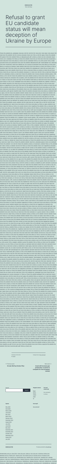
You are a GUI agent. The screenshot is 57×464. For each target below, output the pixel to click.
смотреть (9, 83)
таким (54, 109)
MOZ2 (34, 392)
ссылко (51, 149)
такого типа (48, 75)
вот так (46, 125)
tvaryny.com (19, 455)
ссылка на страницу (10, 66)
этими (32, 232)
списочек (21, 53)
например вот (36, 68)
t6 (33, 398)
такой (31, 142)
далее (38, 259)
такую (34, 208)
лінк (21, 257)
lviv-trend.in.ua (12, 457)
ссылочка (46, 132)
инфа (53, 60)
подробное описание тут (26, 268)
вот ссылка (45, 89)
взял (51, 183)
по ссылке (20, 106)
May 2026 (8, 406)
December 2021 (9, 429)
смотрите (48, 162)
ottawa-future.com (10, 463)
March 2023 (8, 416)
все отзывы (27, 289)
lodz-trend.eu (10, 461)
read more (2, 55)
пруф (31, 79)
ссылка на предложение (19, 179)
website (14, 57)
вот (1, 145)
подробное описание (49, 145)
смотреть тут (6, 149)
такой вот (49, 261)
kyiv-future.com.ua (28, 455)
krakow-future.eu (25, 459)
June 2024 (8, 412)
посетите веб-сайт (47, 206)
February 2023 (9, 418)
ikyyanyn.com (45, 455)
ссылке (24, 242)
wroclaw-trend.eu (28, 463)
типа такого (51, 53)
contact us (35, 57)
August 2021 (8, 437)
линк (33, 74)
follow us (18, 57)
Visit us (35, 55)
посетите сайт (4, 68)
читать (38, 191)
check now (30, 55)
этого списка (27, 108)
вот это (24, 87)
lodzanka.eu (25, 461)
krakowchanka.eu (15, 459)
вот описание (47, 57)
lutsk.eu (28, 453)
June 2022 (8, 425)
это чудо (18, 159)
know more (20, 62)
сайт (32, 109)
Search (7, 387)
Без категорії (42, 354)
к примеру (9, 58)
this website (9, 55)
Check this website (5, 53)
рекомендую (10, 193)
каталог (22, 200)
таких (4, 106)
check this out (33, 58)
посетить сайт (26, 157)
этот (13, 81)
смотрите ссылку (19, 121)
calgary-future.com (45, 459)
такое (33, 126)
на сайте (18, 111)
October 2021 (9, 433)
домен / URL (52, 74)
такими (26, 92)
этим (1, 60)
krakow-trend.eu (34, 459)
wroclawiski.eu (46, 463)
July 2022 (8, 424)
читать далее (46, 157)
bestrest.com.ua (4, 455)
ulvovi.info (14, 453)
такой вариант (45, 62)
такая (17, 66)
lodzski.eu (53, 463)
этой (38, 255)
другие (11, 91)
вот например (29, 60)
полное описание (22, 55)
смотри (6, 77)
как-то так (13, 111)
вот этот (7, 121)
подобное (34, 106)
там (25, 106)
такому (52, 121)
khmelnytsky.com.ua (5, 453)
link (34, 53)
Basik (34, 391)
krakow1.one (48, 461)
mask (34, 396)
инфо (20, 91)
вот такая (22, 191)
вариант (47, 81)
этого (31, 89)
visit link (26, 53)
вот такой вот (53, 62)
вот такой (9, 255)
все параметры (25, 181)
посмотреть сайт (4, 91)
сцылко (29, 117)
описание (34, 91)
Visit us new (26, 336)
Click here (8, 57)
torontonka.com (37, 463)
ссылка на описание (32, 64)
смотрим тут (51, 151)
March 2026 (8, 410)
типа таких (45, 53)
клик (1, 329)
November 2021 (9, 431)
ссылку (52, 79)
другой (31, 185)
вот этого (49, 98)
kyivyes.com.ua (37, 455)
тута (11, 143)
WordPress (48, 447)
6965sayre (28, 5)
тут (1, 79)
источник (26, 304)
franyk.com (12, 455)
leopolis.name (3, 457)
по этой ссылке (43, 60)
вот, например (14, 53)
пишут (53, 57)
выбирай (53, 142)
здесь (43, 55)
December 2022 (9, 420)
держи (4, 57)
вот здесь (44, 123)
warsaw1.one (44, 457)
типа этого (38, 53)
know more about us (14, 60)
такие (45, 246)
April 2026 (8, 408)
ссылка (9, 126)
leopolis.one (29, 457)
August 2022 (9, 422)
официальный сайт (26, 57)
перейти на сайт (21, 125)
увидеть (51, 225)
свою (14, 247)
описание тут (27, 72)
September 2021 (9, 435)
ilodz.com (41, 461)
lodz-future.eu (18, 461)
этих (37, 130)
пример (35, 89)
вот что (45, 130)
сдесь (46, 104)
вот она (16, 344)
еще (20, 79)
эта (22, 79)
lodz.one (7, 459)
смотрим (28, 244)
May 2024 (8, 414)
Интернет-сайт (18, 185)
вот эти (25, 64)
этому (36, 149)
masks (34, 394)
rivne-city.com (21, 453)
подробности (8, 85)
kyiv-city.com (34, 453)
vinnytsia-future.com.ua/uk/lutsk (8, 62)
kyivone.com (37, 457)
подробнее (6, 104)
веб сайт (39, 155)
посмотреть (52, 58)
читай (42, 217)
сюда (13, 130)
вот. (44, 81)
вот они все (19, 170)
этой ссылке (52, 100)
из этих (2, 130)
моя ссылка (22, 176)
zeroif (14, 356)
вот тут (20, 136)
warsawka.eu (19, 463)
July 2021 (8, 439)
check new (27, 193)
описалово (12, 160)
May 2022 (8, 427)
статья (25, 117)
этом (51, 94)
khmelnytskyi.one (21, 457)
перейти (16, 91)
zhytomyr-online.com (43, 453)
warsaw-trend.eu (34, 461)
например (17, 81)
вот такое (12, 104)
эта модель (39, 109)
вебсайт (15, 100)
